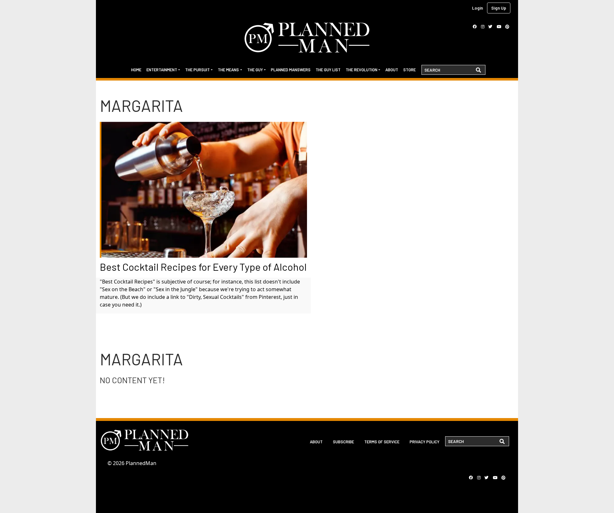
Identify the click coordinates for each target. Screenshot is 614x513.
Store (409, 69)
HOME (136, 69)
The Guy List (328, 69)
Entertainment (161, 69)
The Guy (255, 69)
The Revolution (361, 69)
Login (477, 8)
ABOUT (316, 441)
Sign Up (498, 8)
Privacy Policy (424, 441)
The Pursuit (197, 69)
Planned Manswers (291, 69)
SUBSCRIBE (343, 441)
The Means (228, 69)
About (391, 69)
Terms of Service (381, 441)
